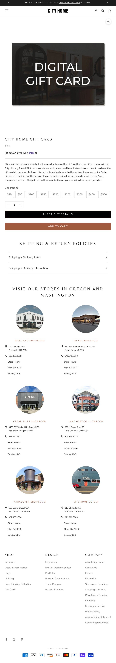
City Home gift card (69, 2)
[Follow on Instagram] (14, 639)
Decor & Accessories (16, 567)
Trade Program (53, 584)
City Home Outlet (86, 502)
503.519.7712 (71, 436)
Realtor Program (54, 589)
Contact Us (91, 567)
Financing (90, 600)
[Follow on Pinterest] (22, 639)
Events (89, 573)
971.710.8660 (71, 517)
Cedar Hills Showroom (30, 421)
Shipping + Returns (95, 589)
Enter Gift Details (58, 214)
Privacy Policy (92, 611)
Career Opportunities (96, 622)
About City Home (94, 562)
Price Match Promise (96, 595)
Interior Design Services (58, 567)
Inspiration (51, 562)
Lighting (9, 578)
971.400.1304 (14, 517)
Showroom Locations (96, 584)
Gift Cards (10, 589)
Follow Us (90, 578)
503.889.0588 (14, 356)
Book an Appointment (57, 578)
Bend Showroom (86, 340)
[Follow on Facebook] (6, 639)
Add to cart (58, 226)
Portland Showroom (30, 340)
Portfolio (50, 573)
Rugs (7, 573)
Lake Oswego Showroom (86, 421)
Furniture (10, 562)
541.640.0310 (71, 356)
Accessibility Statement (98, 617)
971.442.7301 (14, 436)
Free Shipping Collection (18, 584)
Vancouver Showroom (30, 502)
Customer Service (95, 606)
